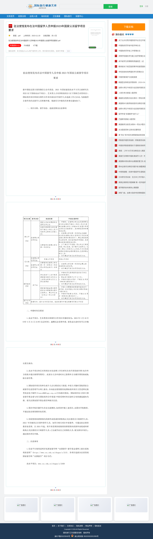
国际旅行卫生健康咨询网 (72, 533)
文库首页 (10, 16)
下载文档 (128, 27)
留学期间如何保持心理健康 (128, 188)
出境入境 (33, 16)
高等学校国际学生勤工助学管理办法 (131, 56)
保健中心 (79, 16)
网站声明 (88, 526)
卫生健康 (56, 16)
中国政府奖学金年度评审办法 (129, 45)
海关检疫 (45, 16)
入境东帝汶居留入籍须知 (127, 93)
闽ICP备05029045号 (62, 536)
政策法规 (22, 16)
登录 (141, 6)
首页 (53, 526)
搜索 (111, 7)
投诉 (68, 51)
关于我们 (61, 526)
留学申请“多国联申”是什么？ (129, 114)
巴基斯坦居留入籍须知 (126, 119)
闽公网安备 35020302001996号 (86, 536)
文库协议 (70, 526)
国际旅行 (68, 16)
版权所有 (86, 533)
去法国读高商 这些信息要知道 (129, 130)
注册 (146, 6)
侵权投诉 (98, 526)
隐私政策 (79, 526)
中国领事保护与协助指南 (127, 77)
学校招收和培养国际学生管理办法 (131, 72)
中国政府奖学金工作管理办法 (129, 51)
